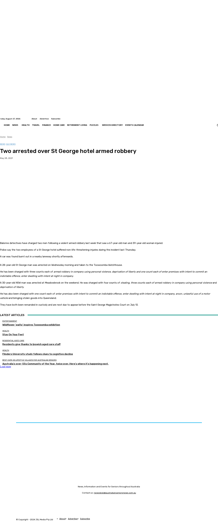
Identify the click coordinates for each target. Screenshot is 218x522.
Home (3, 136)
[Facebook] (212, 119)
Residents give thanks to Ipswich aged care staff (31, 344)
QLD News (10, 144)
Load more (5, 366)
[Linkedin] (216, 119)
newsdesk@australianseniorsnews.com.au (115, 493)
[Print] (51, 168)
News (9, 136)
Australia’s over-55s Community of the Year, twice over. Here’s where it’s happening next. (55, 363)
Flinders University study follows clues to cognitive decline (37, 354)
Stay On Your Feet (13, 334)
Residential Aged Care (13, 341)
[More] (62, 168)
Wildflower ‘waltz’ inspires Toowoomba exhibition (31, 324)
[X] (16, 168)
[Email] (39, 168)
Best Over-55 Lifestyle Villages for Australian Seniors (29, 360)
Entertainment (9, 321)
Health (5, 331)
